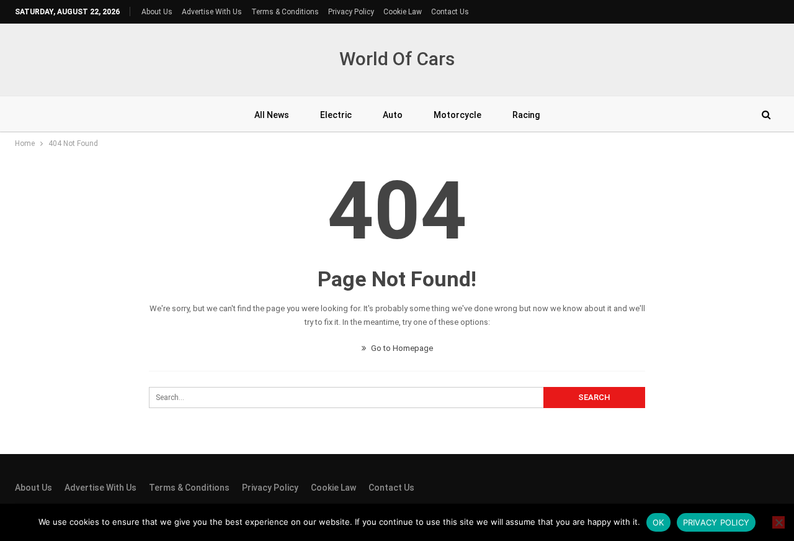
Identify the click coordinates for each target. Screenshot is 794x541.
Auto (393, 115)
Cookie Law (402, 11)
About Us (156, 11)
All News (271, 115)
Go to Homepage (401, 348)
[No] (778, 522)
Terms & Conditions (285, 11)
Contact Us (450, 11)
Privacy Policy (351, 11)
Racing (526, 115)
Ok (658, 522)
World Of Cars (397, 59)
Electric (336, 115)
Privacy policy (716, 522)
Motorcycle (457, 115)
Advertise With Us (212, 11)
